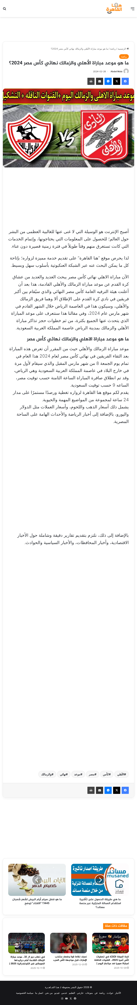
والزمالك (46, 774)
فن (96, 992)
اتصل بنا (39, 992)
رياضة (113, 48)
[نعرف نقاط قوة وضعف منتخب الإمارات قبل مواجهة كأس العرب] (68, 943)
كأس (106, 774)
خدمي (64, 992)
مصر (92, 774)
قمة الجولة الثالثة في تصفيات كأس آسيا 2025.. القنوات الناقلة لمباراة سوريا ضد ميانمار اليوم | (111, 960)
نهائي (63, 774)
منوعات (89, 992)
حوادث (110, 992)
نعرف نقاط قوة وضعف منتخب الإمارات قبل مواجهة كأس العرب (70, 958)
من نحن (49, 992)
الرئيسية (122, 48)
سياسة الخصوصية (24, 992)
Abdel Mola (116, 71)
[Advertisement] (68, 29)
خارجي (80, 992)
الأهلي (120, 774)
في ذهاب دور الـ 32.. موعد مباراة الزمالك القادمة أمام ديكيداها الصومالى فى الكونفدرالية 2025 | (27, 960)
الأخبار (118, 992)
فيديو (56, 992)
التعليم (72, 992)
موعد (77, 774)
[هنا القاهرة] (114, 8)
